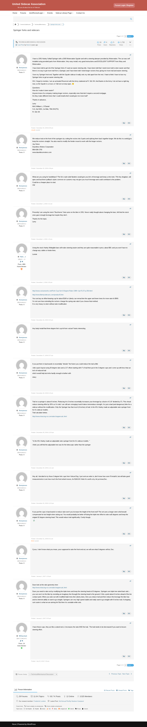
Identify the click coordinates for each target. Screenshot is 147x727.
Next (129, 36)
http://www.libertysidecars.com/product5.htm (48, 295)
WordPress (31, 724)
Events (50, 13)
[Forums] (15, 24)
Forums (23, 13)
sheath (33, 130)
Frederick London (40, 701)
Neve (14, 724)
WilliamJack (23, 636)
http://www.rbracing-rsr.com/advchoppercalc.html (49, 416)
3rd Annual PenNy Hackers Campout (71, 701)
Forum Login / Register (124, 5)
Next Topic (126, 674)
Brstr (32, 541)
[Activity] (22, 261)
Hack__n (23, 257)
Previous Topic (116, 674)
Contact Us (80, 13)
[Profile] (20, 261)
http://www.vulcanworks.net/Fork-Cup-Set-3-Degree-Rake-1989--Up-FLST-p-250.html (62, 291)
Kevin (28, 45)
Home (15, 13)
